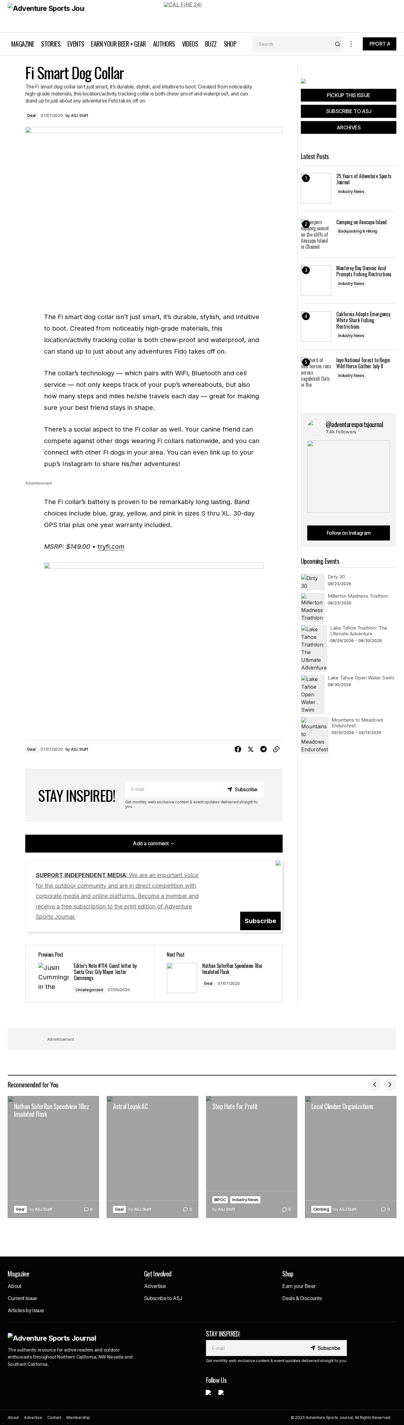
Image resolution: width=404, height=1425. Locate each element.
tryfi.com (111, 546)
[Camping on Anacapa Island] (316, 234)
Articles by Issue (26, 1310)
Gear (31, 115)
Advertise (155, 1286)
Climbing (321, 1209)
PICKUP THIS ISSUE (348, 95)
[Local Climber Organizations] (350, 1157)
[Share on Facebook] (238, 749)
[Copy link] (276, 749)
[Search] (337, 44)
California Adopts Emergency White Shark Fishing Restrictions (363, 320)
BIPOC (220, 1199)
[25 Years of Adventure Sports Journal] (316, 188)
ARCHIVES (349, 127)
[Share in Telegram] (263, 749)
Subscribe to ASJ (163, 1298)
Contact (54, 1417)
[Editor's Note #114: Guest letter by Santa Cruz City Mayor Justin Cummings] (90, 973)
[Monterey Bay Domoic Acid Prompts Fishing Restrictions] (316, 280)
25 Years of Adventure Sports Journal (364, 179)
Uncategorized (89, 989)
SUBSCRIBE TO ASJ (348, 111)
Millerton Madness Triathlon (358, 596)
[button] (351, 44)
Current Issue (22, 1298)
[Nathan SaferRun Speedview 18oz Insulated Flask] (218, 973)
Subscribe (260, 921)
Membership (78, 1417)
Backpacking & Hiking (357, 231)
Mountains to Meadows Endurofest (357, 723)
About (14, 1286)
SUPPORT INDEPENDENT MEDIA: (117, 896)
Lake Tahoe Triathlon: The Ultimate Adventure (358, 631)
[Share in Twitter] (250, 749)
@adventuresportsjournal (354, 424)
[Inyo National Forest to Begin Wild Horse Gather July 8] (316, 372)
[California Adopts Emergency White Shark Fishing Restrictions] (316, 326)
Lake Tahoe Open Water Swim (361, 678)
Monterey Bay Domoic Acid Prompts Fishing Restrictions (364, 271)
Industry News (351, 191)
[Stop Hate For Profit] (251, 1157)
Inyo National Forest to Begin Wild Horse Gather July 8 (363, 363)
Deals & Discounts (302, 1298)
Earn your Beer (299, 1286)
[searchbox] (292, 44)
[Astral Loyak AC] (152, 1157)
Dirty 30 (336, 577)
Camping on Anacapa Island (361, 222)
